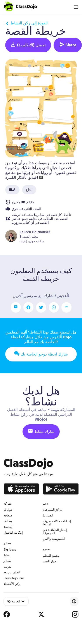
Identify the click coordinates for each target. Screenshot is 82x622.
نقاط (6, 555)
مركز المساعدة (52, 510)
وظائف (7, 521)
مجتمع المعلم (51, 556)
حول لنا (8, 510)
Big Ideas (9, 549)
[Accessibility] (74, 601)
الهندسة (8, 527)
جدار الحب (49, 561)
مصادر (7, 561)
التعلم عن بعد (12, 572)
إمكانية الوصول (13, 532)
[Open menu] (76, 7)
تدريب (7, 567)
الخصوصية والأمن (54, 539)
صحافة (7, 515)
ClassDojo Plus (13, 578)
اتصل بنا (48, 515)
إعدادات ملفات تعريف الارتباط (57, 522)
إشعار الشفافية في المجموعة (55, 531)
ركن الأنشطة (11, 584)
